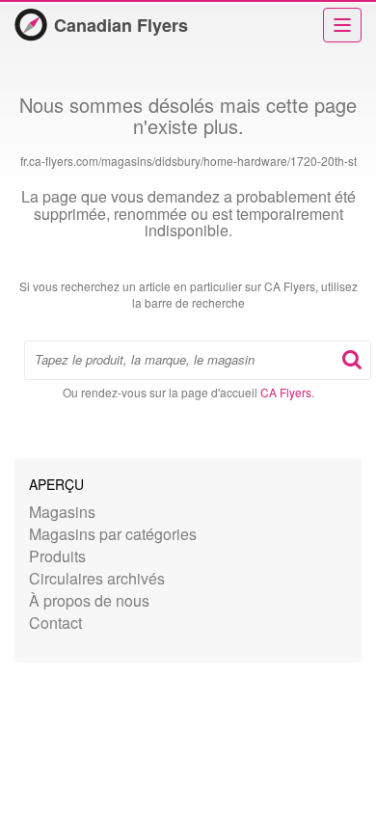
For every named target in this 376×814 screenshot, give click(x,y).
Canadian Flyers (121, 25)
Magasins (62, 512)
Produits (57, 556)
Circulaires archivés (97, 578)
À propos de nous (89, 600)
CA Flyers (285, 392)
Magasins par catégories (113, 534)
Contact (55, 622)
